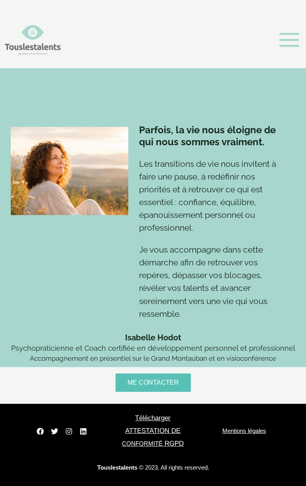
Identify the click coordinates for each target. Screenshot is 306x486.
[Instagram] (69, 431)
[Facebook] (40, 431)
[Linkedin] (83, 431)
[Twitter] (54, 431)
